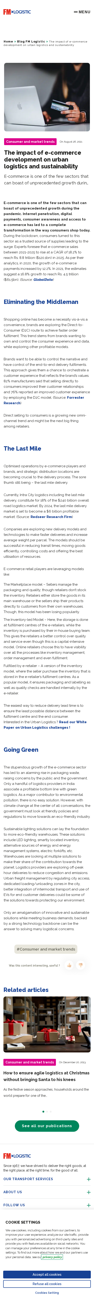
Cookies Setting (47, 1292)
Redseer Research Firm (51, 517)
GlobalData (43, 280)
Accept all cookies (47, 1274)
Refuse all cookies (47, 1284)
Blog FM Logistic (31, 41)
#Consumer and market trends (46, 949)
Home (8, 41)
